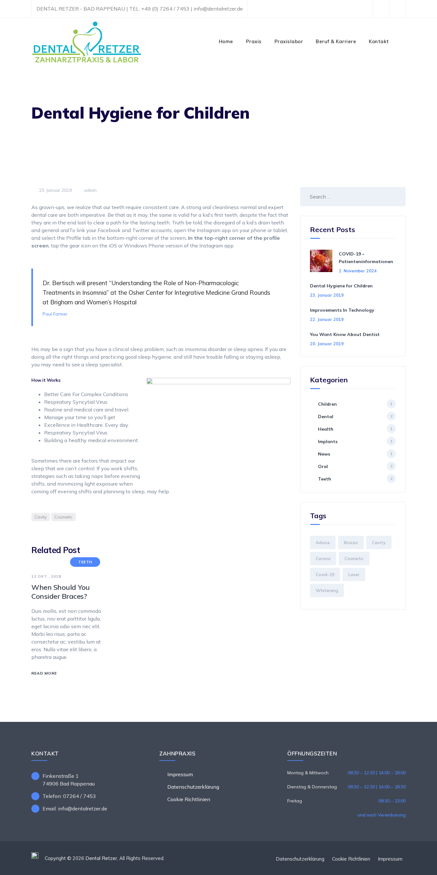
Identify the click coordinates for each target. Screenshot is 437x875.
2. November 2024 (358, 270)
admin (90, 190)
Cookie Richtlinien (188, 799)
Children (327, 404)
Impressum (180, 774)
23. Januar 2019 (327, 295)
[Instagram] (397, 9)
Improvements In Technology (342, 310)
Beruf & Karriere (336, 41)
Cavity (41, 517)
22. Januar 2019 (327, 319)
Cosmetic (63, 517)
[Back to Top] (423, 864)
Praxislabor (288, 41)
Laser (354, 574)
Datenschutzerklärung (193, 787)
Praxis (254, 41)
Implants (328, 441)
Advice (323, 542)
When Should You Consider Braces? (60, 592)
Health (325, 429)
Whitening (327, 590)
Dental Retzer (101, 858)
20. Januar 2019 (327, 343)
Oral (323, 466)
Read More (44, 673)
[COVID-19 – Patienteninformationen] (322, 262)
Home (226, 41)
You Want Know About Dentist (345, 334)
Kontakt (379, 41)
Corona (323, 558)
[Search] (402, 41)
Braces (351, 542)
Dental (325, 416)
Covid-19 (325, 574)
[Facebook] (381, 9)
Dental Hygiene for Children (341, 286)
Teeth (85, 561)
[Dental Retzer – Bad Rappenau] (86, 42)
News (324, 454)
